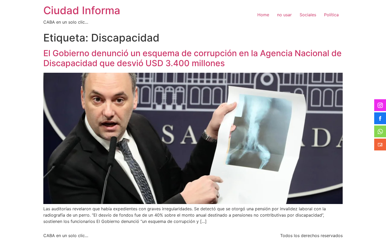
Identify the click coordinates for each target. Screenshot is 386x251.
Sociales (308, 14)
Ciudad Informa (81, 10)
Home (263, 14)
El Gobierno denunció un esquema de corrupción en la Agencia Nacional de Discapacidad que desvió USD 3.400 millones (192, 58)
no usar (284, 14)
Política (331, 14)
